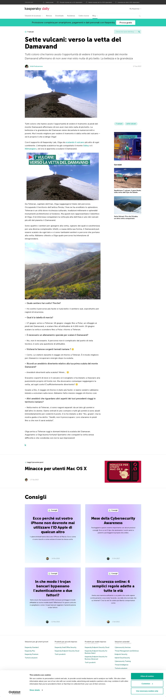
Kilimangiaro (31, 148)
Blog (94, 16)
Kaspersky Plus (30, 651)
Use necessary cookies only (147, 691)
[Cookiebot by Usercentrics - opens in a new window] (15, 692)
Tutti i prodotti (60, 654)
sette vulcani (131, 124)
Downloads (59, 16)
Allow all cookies (147, 676)
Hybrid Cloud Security (122, 658)
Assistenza (71, 16)
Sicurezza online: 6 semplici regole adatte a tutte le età (113, 586)
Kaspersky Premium (31, 654)
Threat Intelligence (121, 665)
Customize (146, 684)
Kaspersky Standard (32, 647)
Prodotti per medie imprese (95, 642)
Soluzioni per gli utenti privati (36, 642)
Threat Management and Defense (127, 651)
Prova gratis (125, 22)
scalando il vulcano (75, 142)
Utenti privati (49, 2)
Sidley (86, 145)
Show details (35, 690)
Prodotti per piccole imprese (66, 642)
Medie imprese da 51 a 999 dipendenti (100, 2)
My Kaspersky (134, 9)
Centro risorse (83, 16)
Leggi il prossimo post (35, 462)
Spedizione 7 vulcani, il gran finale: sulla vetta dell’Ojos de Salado (127, 191)
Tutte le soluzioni (31, 658)
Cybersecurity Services (123, 647)
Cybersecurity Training (123, 661)
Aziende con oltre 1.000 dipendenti (128, 2)
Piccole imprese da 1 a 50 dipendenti (71, 2)
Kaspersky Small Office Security (65, 647)
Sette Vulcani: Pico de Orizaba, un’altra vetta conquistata (126, 217)
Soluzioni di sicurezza (33, 16)
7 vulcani (30, 32)
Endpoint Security (121, 654)
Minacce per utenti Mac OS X (56, 468)
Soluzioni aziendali (122, 642)
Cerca (139, 32)
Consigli (54, 510)
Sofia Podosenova (36, 66)
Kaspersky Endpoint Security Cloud (67, 651)
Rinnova (49, 16)
